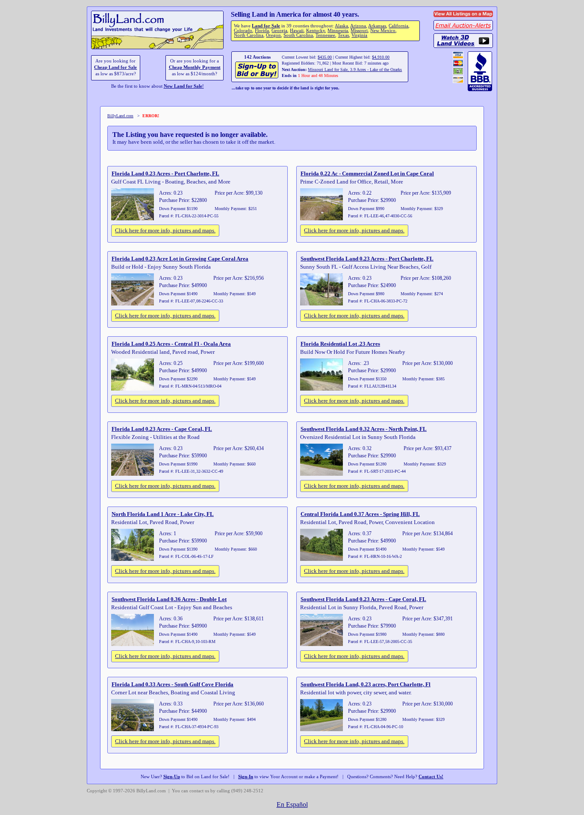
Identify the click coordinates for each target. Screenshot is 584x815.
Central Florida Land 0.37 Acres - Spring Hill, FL (360, 514)
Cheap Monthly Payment (195, 67)
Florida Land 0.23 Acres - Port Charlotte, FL (165, 173)
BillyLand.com (120, 115)
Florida (262, 30)
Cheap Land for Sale (115, 67)
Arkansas (377, 26)
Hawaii (297, 30)
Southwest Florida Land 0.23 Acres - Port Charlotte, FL (367, 258)
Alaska (341, 26)
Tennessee (325, 35)
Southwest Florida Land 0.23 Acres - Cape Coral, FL (363, 599)
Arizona (358, 26)
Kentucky (315, 30)
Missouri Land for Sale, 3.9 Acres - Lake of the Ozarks (355, 69)
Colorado (243, 30)
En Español (292, 804)
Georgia (279, 30)
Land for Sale (266, 26)
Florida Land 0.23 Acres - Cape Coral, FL (162, 429)
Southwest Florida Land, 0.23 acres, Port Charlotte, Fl (366, 684)
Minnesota (337, 30)
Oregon (273, 35)
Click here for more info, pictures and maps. (165, 230)
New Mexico (382, 30)
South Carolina (298, 35)
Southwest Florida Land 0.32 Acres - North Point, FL (364, 429)
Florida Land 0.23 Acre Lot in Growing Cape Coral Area (180, 258)
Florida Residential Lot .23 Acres (340, 344)
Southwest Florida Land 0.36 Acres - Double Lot (169, 599)
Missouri (359, 30)
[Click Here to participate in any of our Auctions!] (257, 77)
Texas (343, 35)
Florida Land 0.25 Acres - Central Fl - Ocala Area (171, 344)
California (398, 26)
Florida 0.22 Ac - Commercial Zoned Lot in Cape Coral (367, 173)
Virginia (359, 35)
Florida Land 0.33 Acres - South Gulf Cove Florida (172, 684)
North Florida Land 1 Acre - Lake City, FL (163, 514)
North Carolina (248, 35)
